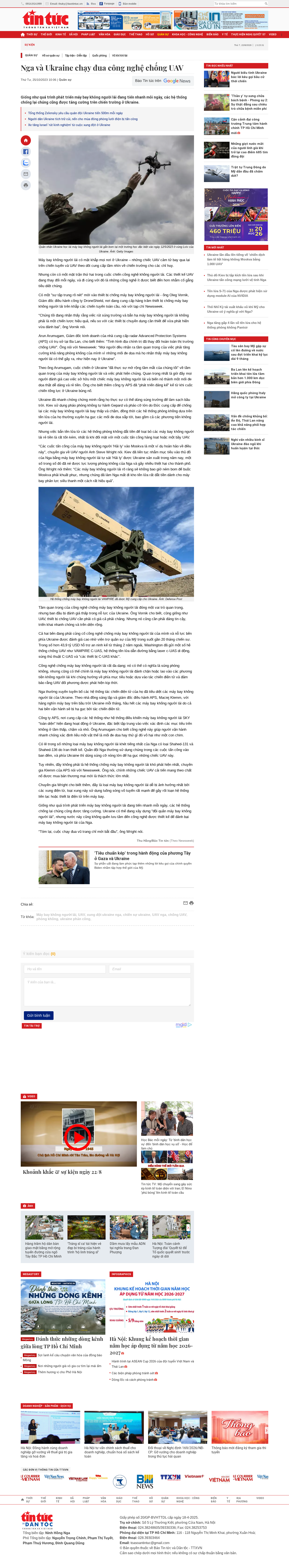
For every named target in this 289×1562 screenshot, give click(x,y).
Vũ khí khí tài (119, 55)
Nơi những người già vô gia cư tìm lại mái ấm (62, 1366)
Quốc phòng (99, 55)
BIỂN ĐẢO (212, 34)
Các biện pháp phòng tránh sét (133, 1373)
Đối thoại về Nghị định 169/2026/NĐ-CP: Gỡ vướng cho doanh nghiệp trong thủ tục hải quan (176, 1452)
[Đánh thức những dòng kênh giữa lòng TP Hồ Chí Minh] (63, 1307)
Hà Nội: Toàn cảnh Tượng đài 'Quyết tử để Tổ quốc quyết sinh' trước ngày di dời (171, 1250)
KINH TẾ (60, 34)
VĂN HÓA (104, 34)
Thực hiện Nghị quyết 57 (248, 34)
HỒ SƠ (150, 34)
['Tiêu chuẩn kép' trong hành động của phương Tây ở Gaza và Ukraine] (64, 867)
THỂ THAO (135, 34)
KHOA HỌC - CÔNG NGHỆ (187, 34)
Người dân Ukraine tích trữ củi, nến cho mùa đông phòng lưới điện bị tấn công (83, 119)
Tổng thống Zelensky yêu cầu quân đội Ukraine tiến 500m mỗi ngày (75, 113)
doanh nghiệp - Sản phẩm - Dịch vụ (47, 1405)
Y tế (225, 34)
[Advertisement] (107, 938)
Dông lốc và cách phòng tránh (133, 1380)
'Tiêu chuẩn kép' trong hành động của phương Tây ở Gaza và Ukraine (142, 856)
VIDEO (273, 34)
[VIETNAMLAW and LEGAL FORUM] (62, 1480)
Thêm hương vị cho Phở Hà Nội (53, 1372)
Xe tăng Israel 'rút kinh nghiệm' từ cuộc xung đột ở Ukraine (69, 125)
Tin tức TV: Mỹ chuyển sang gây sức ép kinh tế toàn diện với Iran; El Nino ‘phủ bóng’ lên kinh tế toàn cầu (166, 1188)
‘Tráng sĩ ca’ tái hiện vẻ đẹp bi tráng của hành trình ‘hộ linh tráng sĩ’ (84, 1248)
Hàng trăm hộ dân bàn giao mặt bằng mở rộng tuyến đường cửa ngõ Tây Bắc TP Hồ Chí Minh (43, 1250)
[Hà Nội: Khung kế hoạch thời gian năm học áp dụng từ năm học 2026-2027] (152, 1307)
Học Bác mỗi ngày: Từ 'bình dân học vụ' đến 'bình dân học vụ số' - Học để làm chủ (166, 1144)
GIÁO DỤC (120, 34)
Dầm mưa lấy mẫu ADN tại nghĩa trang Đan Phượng (127, 1248)
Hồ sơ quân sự (50, 55)
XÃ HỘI (73, 34)
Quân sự (31, 55)
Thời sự (31, 34)
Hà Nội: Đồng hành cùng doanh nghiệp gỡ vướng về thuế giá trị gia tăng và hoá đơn (46, 1452)
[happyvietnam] (82, 1477)
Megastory (27, 1339)
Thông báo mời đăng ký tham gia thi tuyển (239, 1450)
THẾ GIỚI (46, 34)
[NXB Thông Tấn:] (106, 1482)
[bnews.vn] (130, 1482)
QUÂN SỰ (163, 34)
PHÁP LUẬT (88, 34)
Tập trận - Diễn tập (76, 55)
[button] (188, 1227)
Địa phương (242, 1500)
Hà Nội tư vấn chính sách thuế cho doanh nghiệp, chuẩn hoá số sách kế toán (111, 1452)
